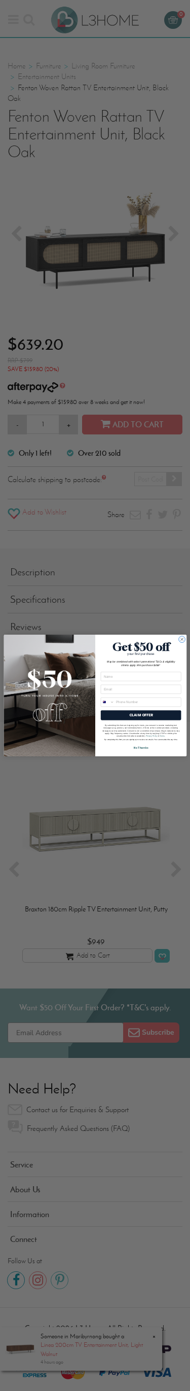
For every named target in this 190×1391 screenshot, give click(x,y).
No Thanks (140, 748)
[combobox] (107, 702)
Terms (162, 736)
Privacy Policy (151, 736)
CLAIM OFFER (141, 715)
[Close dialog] (181, 639)
